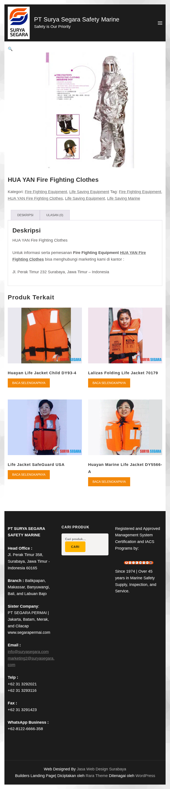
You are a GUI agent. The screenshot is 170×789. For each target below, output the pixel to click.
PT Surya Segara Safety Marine (76, 19)
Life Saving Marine (123, 198)
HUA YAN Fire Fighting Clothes (35, 198)
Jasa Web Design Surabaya (101, 769)
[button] (10, 49)
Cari (75, 547)
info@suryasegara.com (28, 651)
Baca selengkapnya (28, 383)
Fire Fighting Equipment (46, 192)
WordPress (145, 775)
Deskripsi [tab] (25, 215)
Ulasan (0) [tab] (54, 215)
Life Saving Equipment (89, 192)
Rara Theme (97, 775)
